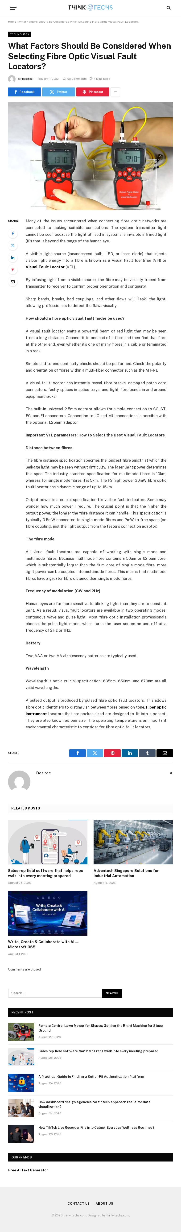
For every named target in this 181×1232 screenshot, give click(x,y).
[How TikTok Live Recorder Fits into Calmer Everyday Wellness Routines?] (21, 1134)
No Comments (77, 78)
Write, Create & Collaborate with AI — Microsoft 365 (43, 944)
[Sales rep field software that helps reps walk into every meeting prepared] (47, 842)
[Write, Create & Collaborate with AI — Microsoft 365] (47, 913)
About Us (104, 1203)
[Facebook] (12, 233)
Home (12, 21)
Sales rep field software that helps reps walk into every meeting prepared (45, 873)
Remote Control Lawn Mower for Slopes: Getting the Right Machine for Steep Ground (100, 1028)
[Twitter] (12, 245)
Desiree (27, 78)
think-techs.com (117, 1215)
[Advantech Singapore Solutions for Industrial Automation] (133, 842)
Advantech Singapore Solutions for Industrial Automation (126, 873)
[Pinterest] (12, 269)
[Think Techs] (90, 7)
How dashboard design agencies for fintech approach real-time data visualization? (94, 1104)
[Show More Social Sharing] (115, 91)
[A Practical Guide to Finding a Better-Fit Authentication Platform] (21, 1083)
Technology (19, 34)
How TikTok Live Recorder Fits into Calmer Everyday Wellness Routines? (96, 1127)
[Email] (12, 281)
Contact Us (79, 1203)
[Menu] (13, 7)
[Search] (168, 7)
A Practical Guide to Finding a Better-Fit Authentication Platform (91, 1077)
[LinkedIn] (12, 257)
